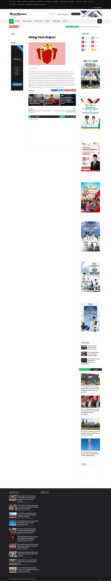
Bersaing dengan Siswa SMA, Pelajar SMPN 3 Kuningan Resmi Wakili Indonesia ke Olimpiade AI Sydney (67, 100)
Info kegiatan (38, 21)
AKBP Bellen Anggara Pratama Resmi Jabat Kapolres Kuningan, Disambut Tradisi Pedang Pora (27, 546)
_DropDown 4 (55, 1)
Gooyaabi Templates (30, 578)
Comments (96, 369)
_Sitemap (85, 1)
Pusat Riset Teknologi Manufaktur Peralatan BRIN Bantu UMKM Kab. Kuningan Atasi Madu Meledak (36, 101)
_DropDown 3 (47, 1)
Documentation (29, 4)
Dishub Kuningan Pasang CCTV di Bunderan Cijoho (92, 347)
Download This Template (40, 4)
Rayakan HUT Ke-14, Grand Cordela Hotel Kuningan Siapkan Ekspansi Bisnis (27, 561)
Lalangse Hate (42, 33)
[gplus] (101, 7)
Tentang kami (56, 21)
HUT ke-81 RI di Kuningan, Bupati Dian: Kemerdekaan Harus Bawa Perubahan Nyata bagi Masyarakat (28, 507)
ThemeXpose (17, 578)
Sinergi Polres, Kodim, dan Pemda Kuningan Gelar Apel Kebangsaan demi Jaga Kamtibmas (90, 433)
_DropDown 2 (40, 1)
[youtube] (97, 7)
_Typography (78, 1)
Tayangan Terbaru (50, 33)
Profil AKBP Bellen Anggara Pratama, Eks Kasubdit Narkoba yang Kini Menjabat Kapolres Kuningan (27, 538)
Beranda (17, 21)
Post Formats (70, 1)
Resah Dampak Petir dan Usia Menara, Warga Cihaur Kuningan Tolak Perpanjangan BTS (90, 453)
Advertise (24, 1)
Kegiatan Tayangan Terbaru (61, 26)
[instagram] (99, 7)
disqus (67, 116)
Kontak (65, 21)
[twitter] (95, 7)
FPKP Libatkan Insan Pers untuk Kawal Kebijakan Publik (93, 354)
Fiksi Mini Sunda (35, 33)
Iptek (30, 97)
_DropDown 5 (63, 1)
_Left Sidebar (12, 4)
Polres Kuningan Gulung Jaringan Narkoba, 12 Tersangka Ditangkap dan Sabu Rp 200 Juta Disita (28, 569)
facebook (72, 116)
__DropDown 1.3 (32, 1)
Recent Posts (84, 369)
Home (10, 1)
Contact (19, 1)
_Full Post (90, 1)
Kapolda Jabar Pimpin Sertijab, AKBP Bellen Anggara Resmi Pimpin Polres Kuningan (27, 554)
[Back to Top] (101, 579)
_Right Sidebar (20, 4)
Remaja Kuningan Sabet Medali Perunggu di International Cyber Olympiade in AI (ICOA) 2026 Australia (51, 100)
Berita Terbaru (27, 21)
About (14, 1)
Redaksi (47, 21)
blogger (62, 116)
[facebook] (93, 7)
